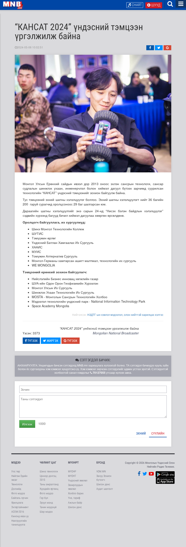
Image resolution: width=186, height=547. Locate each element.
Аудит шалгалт (104, 488)
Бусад (100, 462)
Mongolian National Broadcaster (116, 333)
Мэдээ (15, 462)
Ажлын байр (75, 502)
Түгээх (32, 340)
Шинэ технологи (49, 471)
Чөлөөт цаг (48, 462)
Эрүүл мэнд (46, 502)
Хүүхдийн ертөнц (49, 488)
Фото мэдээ (18, 493)
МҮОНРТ (73, 462)
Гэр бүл (44, 497)
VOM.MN (101, 471)
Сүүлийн (157, 433)
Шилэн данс (75, 507)
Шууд (155, 5)
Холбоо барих (75, 493)
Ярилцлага (17, 502)
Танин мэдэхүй (48, 507)
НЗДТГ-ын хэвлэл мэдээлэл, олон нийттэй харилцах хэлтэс (125, 314)
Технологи (16, 484)
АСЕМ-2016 (17, 511)
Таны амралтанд (49, 484)
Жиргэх (52, 340)
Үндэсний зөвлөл (77, 480)
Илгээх (27, 424)
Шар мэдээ (46, 511)
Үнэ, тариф (74, 497)
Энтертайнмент (20, 507)
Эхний (141, 433)
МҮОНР (72, 471)
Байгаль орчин (19, 497)
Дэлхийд (16, 488)
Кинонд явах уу (20, 516)
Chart (136, 5)
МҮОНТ (72, 476)
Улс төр (15, 471)
